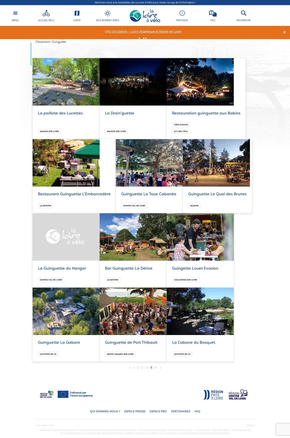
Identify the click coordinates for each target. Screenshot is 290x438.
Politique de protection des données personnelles (107, 430)
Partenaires (180, 411)
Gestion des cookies (181, 430)
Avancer (161, 367)
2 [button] (141, 38)
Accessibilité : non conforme (212, 430)
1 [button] (139, 38)
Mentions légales (49, 430)
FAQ (197, 411)
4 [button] (146, 38)
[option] (143, 31)
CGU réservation (241, 430)
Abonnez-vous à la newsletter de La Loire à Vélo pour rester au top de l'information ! (145, 2)
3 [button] (143, 38)
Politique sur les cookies (153, 430)
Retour (130, 367)
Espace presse (134, 411)
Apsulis (250, 425)
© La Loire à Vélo (45, 425)
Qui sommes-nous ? (105, 411)
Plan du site (69, 430)
